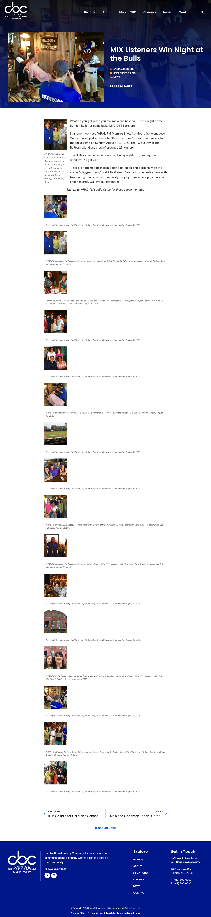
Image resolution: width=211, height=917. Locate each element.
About (107, 12)
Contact (185, 12)
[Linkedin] (54, 875)
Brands (89, 12)
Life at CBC (127, 12)
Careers (149, 12)
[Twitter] (47, 875)
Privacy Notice (95, 913)
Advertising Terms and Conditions (122, 913)
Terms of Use (78, 913)
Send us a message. (188, 862)
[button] (202, 12)
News (167, 12)
